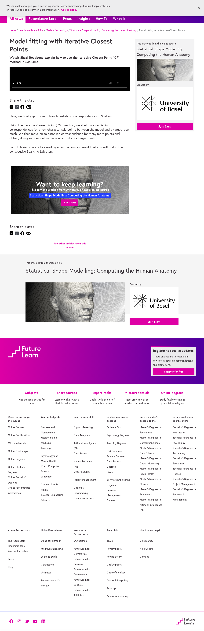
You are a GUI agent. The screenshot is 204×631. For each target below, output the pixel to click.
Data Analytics (82, 435)
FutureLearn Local (43, 18)
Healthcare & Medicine (30, 30)
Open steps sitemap (117, 596)
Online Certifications (19, 435)
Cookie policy (114, 564)
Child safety (146, 540)
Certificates (47, 564)
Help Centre (146, 548)
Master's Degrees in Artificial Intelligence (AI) (151, 504)
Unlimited (46, 572)
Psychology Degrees (118, 435)
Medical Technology (57, 30)
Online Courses (16, 427)
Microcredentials (17, 443)
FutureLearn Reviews (52, 548)
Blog (10, 567)
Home (13, 30)
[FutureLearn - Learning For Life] (185, 621)
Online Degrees (16, 459)
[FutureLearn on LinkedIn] (43, 621)
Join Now (164, 126)
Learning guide (49, 556)
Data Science (81, 453)
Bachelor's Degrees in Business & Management (184, 494)
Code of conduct (116, 572)
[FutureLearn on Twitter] (27, 621)
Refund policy (114, 556)
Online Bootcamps (18, 451)
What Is (119, 18)
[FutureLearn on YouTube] (35, 621)
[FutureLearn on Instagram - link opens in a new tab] (19, 621)
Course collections (84, 498)
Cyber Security (82, 471)
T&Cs (110, 540)
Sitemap (111, 588)
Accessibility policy (117, 580)
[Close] (198, 7)
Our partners (80, 540)
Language (46, 476)
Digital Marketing (83, 427)
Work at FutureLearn (19, 551)
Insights (83, 18)
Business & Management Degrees (114, 495)
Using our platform (51, 540)
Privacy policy (114, 548)
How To (101, 18)
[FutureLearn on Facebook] (12, 621)
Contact (144, 556)
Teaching (46, 447)
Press (67, 18)
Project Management (85, 479)
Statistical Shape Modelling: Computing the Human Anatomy (103, 30)
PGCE (110, 471)
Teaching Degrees (116, 443)
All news (16, 18)
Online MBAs (114, 427)
